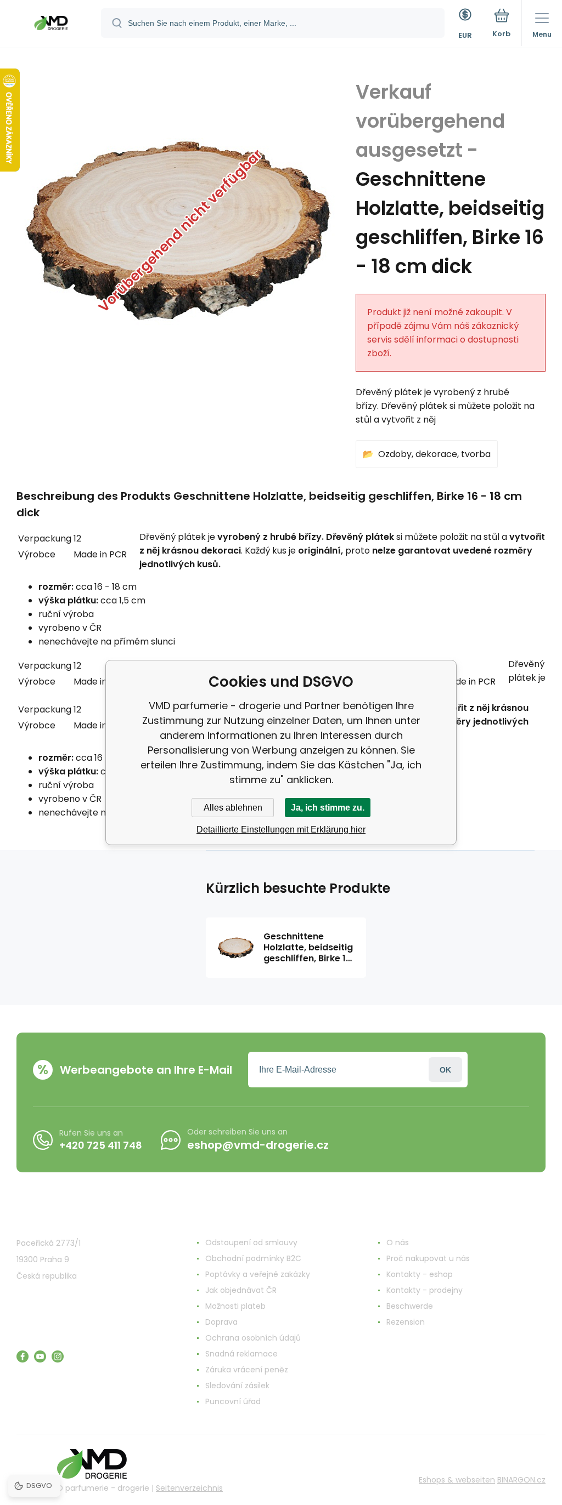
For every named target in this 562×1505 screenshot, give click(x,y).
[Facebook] (22, 1356)
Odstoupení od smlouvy (251, 1242)
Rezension (405, 1321)
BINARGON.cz (521, 1479)
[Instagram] (58, 1356)
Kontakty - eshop (419, 1274)
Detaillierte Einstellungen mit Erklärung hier (281, 829)
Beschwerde (409, 1306)
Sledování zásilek (237, 1385)
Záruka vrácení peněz (246, 1369)
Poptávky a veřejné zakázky (257, 1274)
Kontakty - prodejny (424, 1290)
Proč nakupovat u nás (428, 1258)
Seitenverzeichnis (189, 1488)
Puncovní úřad (233, 1401)
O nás (397, 1242)
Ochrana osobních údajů (253, 1337)
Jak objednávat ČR (241, 1290)
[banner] (51, 24)
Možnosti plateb (235, 1306)
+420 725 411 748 (100, 1145)
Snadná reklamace (241, 1353)
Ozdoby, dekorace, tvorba (434, 454)
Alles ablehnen (233, 807)
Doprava (221, 1321)
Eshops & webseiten (457, 1479)
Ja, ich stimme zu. (327, 807)
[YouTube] (40, 1356)
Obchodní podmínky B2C (253, 1258)
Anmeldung (445, 1069)
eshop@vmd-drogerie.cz (258, 1145)
